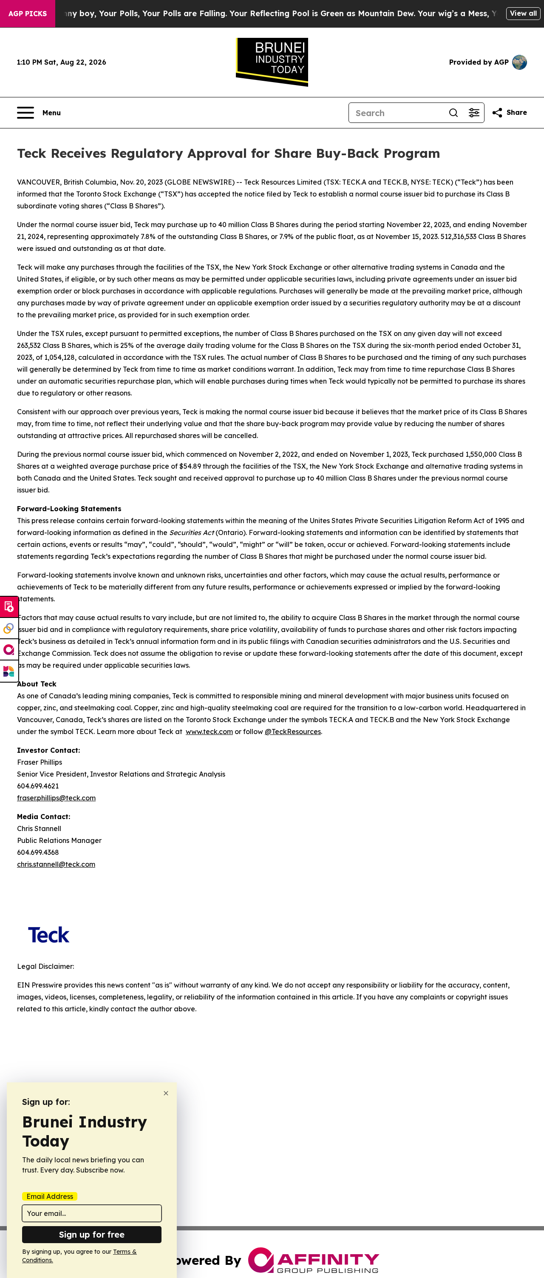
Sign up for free (92, 1234)
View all (523, 13)
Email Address (49, 1196)
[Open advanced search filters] (474, 112)
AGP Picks (27, 13)
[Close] (166, 1093)
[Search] (453, 112)
